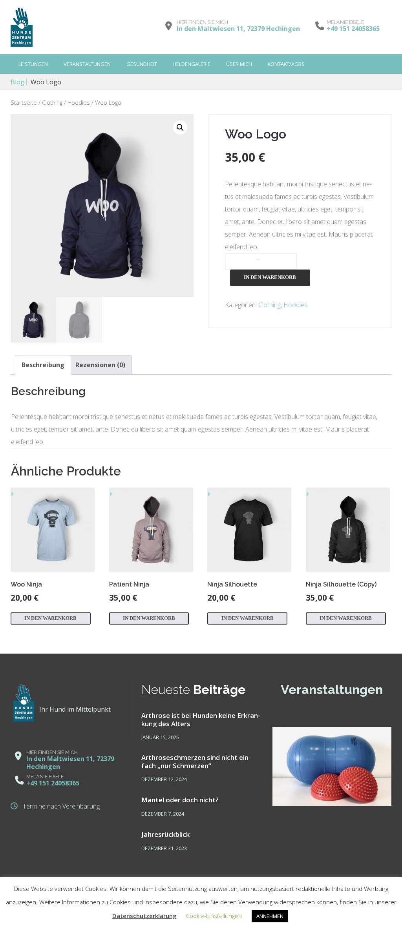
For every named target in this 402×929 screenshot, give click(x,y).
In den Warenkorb (270, 277)
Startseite (24, 102)
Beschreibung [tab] (43, 365)
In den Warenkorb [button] (50, 618)
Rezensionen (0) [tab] (100, 365)
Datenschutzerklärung (144, 916)
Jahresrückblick (165, 834)
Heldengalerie (191, 63)
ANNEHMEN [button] (269, 916)
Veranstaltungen (87, 63)
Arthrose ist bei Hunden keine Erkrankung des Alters (200, 719)
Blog (17, 82)
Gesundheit (141, 63)
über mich (239, 63)
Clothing (52, 102)
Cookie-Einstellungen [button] (214, 916)
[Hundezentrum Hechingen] (22, 27)
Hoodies (79, 102)
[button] (180, 127)
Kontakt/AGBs (286, 63)
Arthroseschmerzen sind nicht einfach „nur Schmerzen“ (196, 761)
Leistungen (33, 63)
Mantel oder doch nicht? (180, 800)
